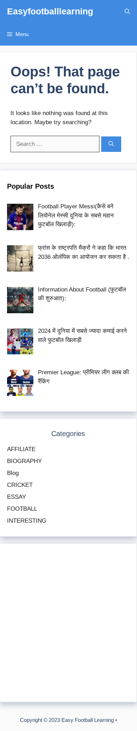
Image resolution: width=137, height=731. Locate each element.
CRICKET (20, 485)
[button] (127, 11)
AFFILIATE (21, 449)
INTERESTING (26, 520)
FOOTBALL (22, 508)
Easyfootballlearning (50, 11)
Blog (13, 473)
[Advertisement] (68, 622)
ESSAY (16, 497)
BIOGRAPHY (24, 461)
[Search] (111, 144)
